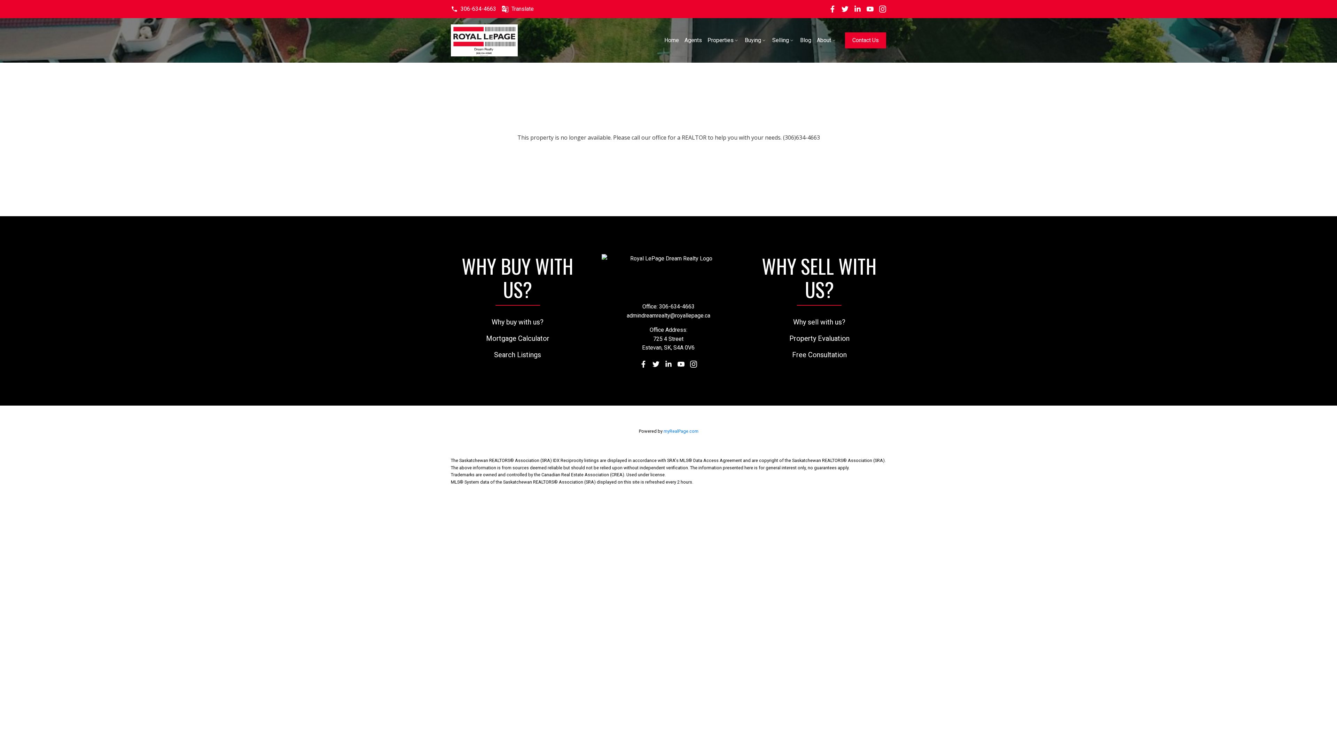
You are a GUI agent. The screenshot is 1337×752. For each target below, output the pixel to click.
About (824, 40)
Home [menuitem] (671, 40)
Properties (720, 40)
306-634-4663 (478, 9)
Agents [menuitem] (693, 40)
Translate (522, 9)
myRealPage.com (681, 431)
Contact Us (865, 40)
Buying (753, 40)
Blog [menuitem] (805, 40)
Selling (780, 40)
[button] (473, 9)
